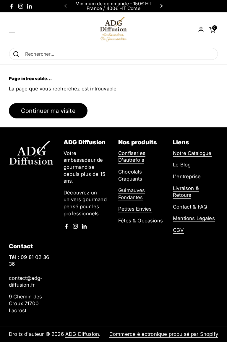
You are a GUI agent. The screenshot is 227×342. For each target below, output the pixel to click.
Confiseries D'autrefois (131, 156)
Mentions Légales (194, 218)
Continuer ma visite (48, 110)
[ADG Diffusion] (113, 30)
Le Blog (182, 165)
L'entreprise (187, 176)
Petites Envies (135, 209)
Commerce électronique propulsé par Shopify (163, 334)
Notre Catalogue (192, 153)
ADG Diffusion (82, 334)
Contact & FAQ (190, 207)
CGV (178, 230)
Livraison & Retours (186, 191)
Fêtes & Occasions (140, 221)
